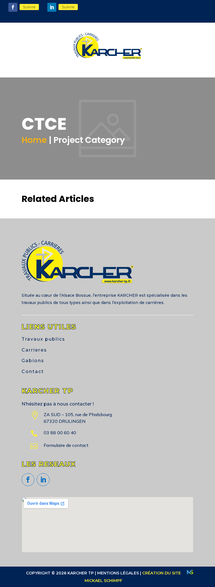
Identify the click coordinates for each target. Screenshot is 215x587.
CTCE (107, 178)
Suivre (29, 7)
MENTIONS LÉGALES (118, 573)
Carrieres (34, 350)
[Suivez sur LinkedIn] (51, 7)
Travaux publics (43, 339)
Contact (33, 371)
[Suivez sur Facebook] (12, 7)
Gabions (33, 360)
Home (34, 140)
